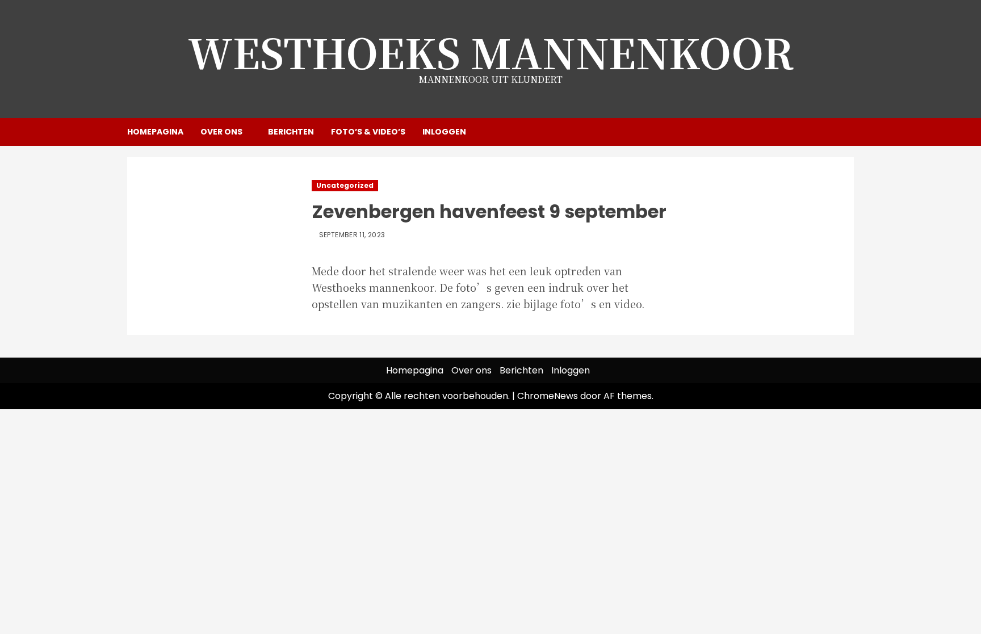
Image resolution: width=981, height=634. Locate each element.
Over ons (221, 131)
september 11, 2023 (352, 235)
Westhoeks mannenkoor (491, 51)
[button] (847, 131)
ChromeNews (547, 395)
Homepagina (155, 131)
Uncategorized (345, 185)
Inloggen (444, 131)
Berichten (291, 131)
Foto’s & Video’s (368, 131)
